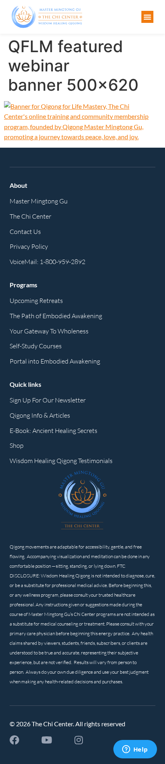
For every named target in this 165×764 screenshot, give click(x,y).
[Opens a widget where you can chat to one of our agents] (135, 750)
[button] (147, 17)
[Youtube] (46, 740)
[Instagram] (78, 740)
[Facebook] (14, 740)
